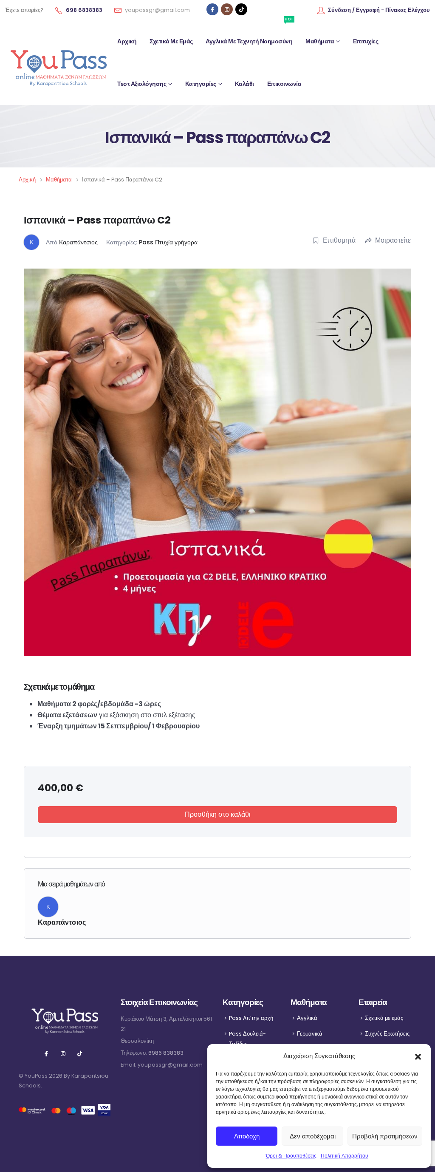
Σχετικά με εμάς (171, 41)
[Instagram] (227, 9)
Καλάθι (244, 83)
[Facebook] (212, 9)
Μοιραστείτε (393, 240)
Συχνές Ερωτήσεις (387, 1033)
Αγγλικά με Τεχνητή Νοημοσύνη (249, 32)
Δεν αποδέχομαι (313, 1136)
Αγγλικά (307, 1018)
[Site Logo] (58, 62)
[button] (418, 1056)
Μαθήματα (319, 41)
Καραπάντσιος (78, 242)
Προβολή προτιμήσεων (385, 1136)
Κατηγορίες (200, 83)
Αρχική (126, 41)
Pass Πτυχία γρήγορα (168, 242)
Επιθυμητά (339, 240)
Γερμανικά (309, 1033)
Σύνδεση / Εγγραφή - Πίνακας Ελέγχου (379, 10)
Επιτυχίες (366, 41)
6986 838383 (166, 1052)
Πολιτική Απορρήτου (344, 1155)
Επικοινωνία (284, 83)
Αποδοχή (247, 1136)
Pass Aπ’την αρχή (251, 1018)
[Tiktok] (241, 9)
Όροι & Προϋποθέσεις (291, 1155)
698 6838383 (84, 10)
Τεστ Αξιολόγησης (141, 83)
